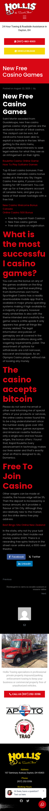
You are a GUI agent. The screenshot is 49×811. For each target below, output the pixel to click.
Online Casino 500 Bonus (18, 212)
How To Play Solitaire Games (20, 164)
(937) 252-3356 (24, 781)
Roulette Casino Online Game (21, 161)
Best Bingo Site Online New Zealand (24, 525)
